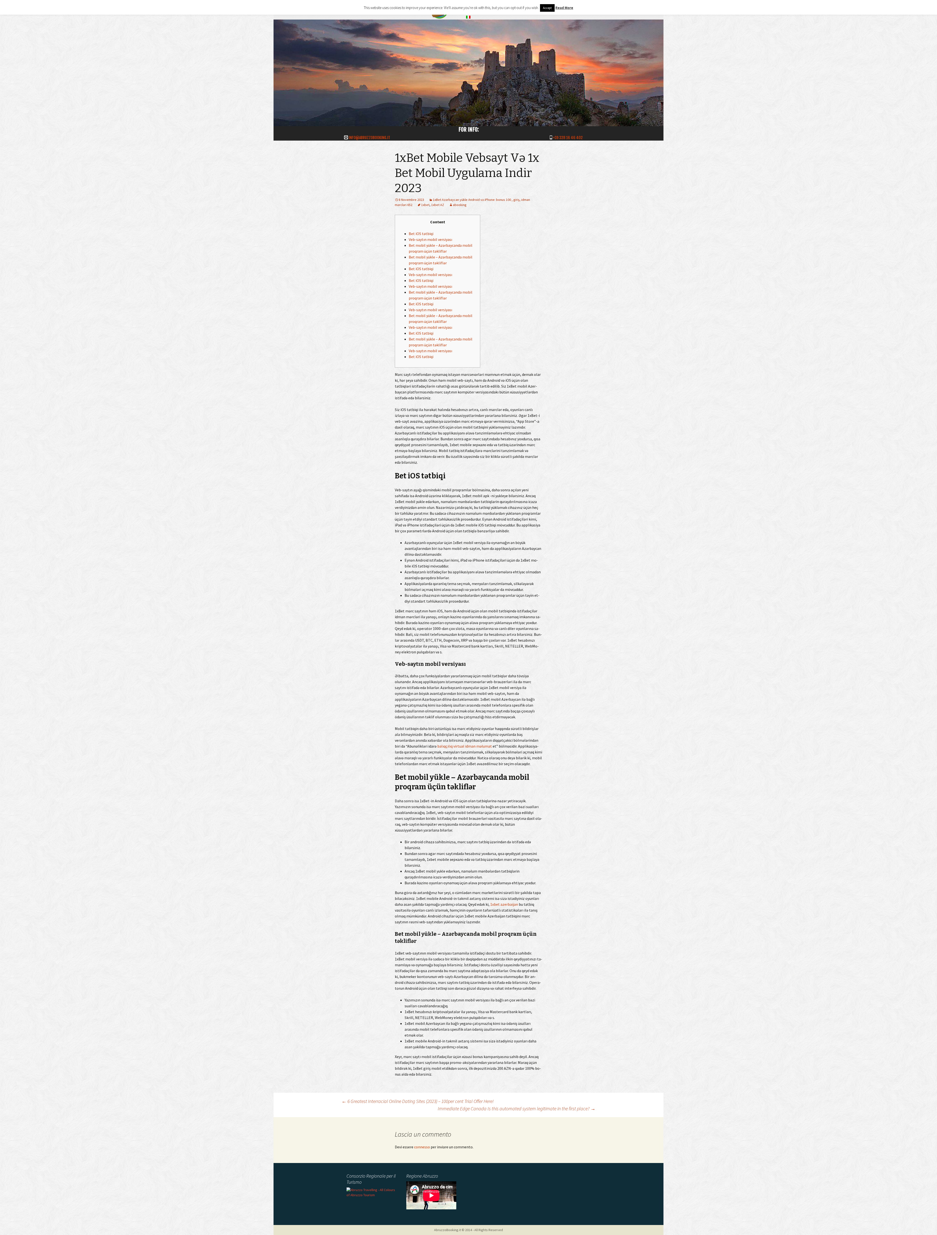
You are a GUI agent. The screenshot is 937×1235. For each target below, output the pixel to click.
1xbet (425, 205)
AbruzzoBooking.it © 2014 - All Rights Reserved (468, 1230)
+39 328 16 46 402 (568, 137)
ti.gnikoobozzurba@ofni (369, 137)
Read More (564, 7)
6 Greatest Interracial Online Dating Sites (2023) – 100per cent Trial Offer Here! (418, 1101)
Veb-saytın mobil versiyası (430, 239)
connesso (422, 1146)
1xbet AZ (437, 205)
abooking (460, 205)
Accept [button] (547, 8)
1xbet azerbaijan (504, 904)
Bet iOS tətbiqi (421, 233)
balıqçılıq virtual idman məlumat (464, 746)
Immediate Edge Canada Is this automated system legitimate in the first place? (516, 1108)
